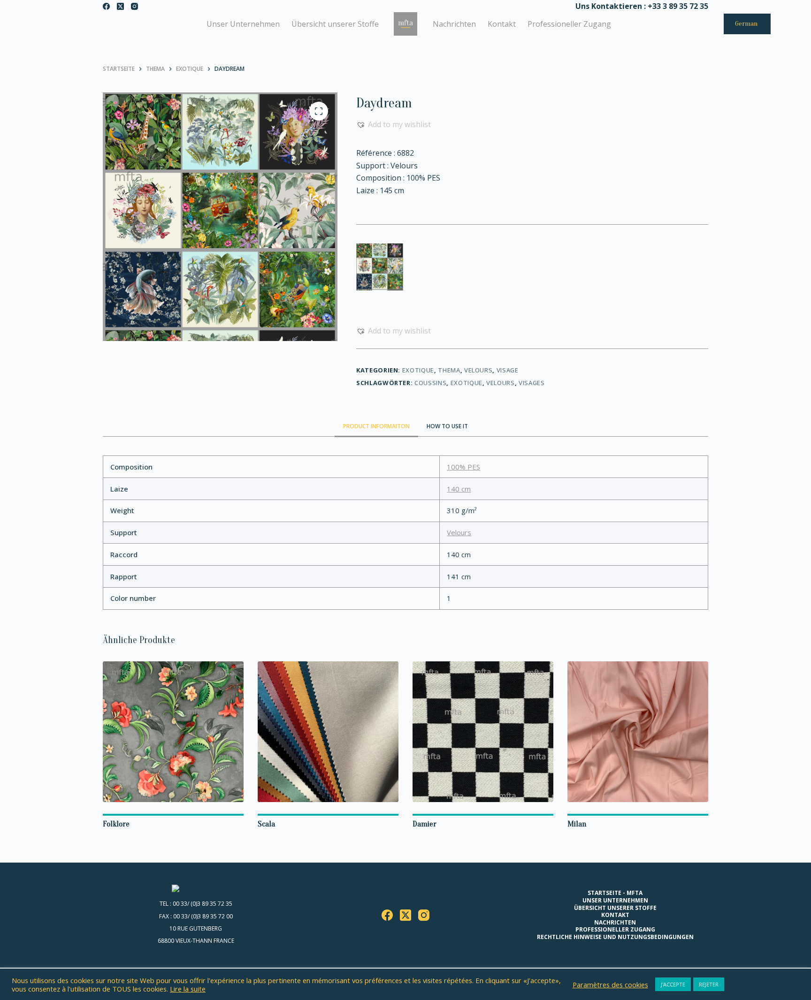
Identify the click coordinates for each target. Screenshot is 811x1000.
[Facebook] (106, 6)
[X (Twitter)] (120, 6)
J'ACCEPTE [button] (673, 984)
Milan (576, 823)
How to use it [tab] (447, 426)
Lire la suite (188, 988)
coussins (430, 383)
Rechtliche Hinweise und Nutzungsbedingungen (615, 937)
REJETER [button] (709, 984)
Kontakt (502, 24)
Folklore (116, 823)
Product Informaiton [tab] (376, 426)
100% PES (463, 466)
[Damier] (483, 731)
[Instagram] (134, 6)
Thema (449, 370)
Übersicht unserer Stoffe (335, 24)
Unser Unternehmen (243, 24)
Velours (478, 370)
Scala (266, 823)
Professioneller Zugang (569, 24)
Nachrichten (454, 24)
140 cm (459, 488)
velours (500, 383)
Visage (508, 370)
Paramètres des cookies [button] (610, 984)
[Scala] (328, 731)
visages (532, 383)
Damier (424, 823)
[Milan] (637, 731)
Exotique (418, 370)
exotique (466, 383)
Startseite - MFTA (615, 893)
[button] (393, 124)
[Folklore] (173, 731)
